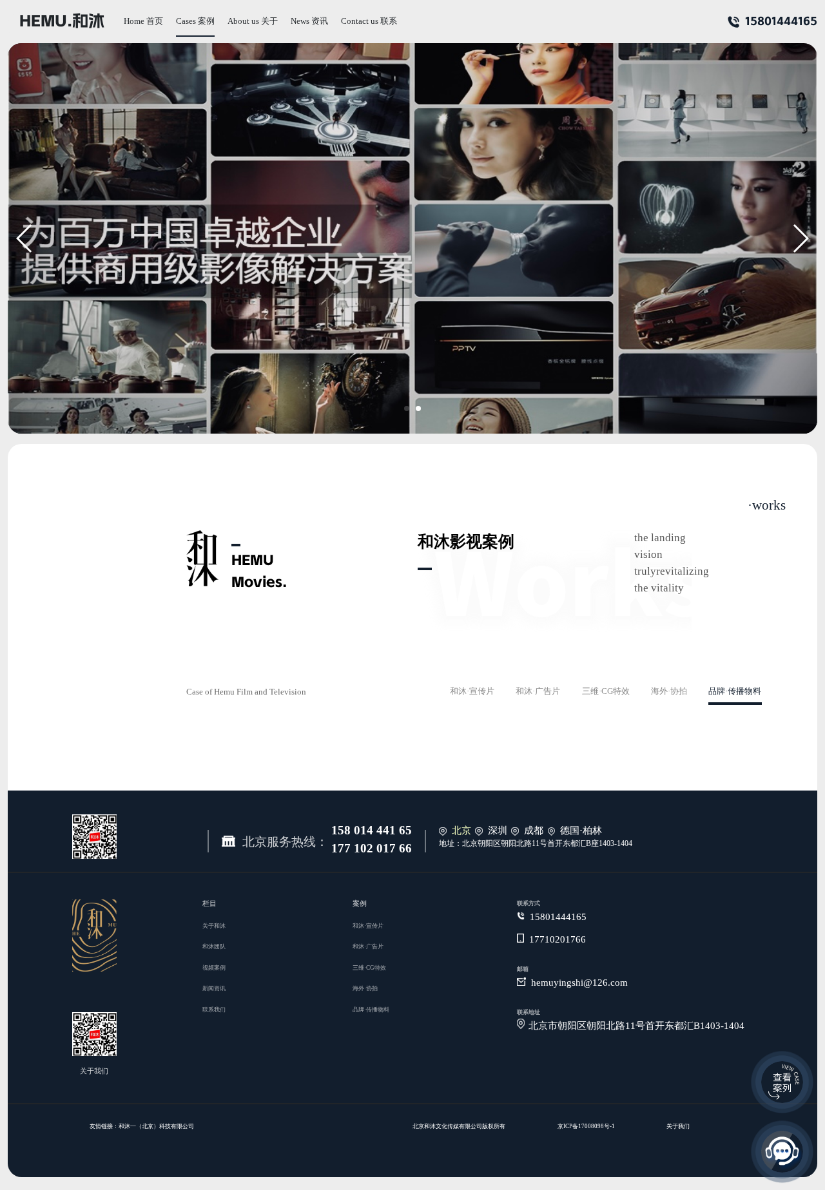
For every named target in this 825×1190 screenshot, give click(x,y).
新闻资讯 (214, 988)
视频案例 (214, 967)
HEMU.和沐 (61, 21)
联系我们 (214, 1009)
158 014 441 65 (371, 831)
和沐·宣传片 (472, 691)
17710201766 (557, 940)
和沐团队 (214, 946)
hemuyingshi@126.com (579, 983)
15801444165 (781, 21)
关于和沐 (214, 926)
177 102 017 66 (371, 849)
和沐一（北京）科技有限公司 (156, 1126)
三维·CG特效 (606, 691)
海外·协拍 (669, 691)
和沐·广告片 (538, 691)
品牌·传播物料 (734, 691)
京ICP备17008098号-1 (586, 1126)
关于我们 (678, 1126)
